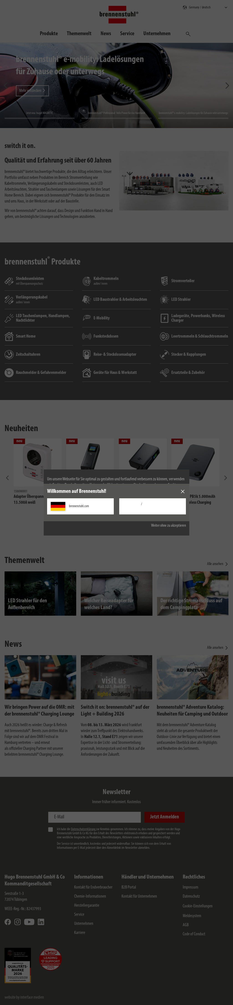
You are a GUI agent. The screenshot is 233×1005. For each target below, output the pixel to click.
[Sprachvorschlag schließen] (183, 491)
